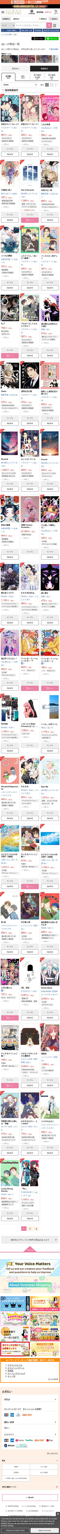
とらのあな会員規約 (30, 1506)
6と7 (3, 323)
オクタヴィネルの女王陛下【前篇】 (49, 855)
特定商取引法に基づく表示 (18, 1516)
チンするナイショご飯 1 (9, 1054)
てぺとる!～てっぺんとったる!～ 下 (29, 659)
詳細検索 (54, 25)
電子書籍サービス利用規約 (15, 1511)
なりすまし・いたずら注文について (41, 1516)
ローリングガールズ (16, 1373)
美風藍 (10, 1370)
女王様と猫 (25, 922)
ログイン (48, 12)
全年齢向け (6, 19)
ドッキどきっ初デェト (49, 256)
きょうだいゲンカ (28, 459)
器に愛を (44, 593)
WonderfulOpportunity (9, 787)
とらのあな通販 (6, 34)
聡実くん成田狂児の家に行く (49, 392)
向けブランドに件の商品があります (30, 1239)
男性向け (44, 19)
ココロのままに (47, 1121)
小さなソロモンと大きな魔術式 (29, 1054)
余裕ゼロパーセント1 (29, 124)
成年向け (16, 19)
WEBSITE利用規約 (13, 1506)
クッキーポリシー (49, 1511)
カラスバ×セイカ (15, 1365)
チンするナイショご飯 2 (29, 855)
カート (31, 220)
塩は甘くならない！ (9, 658)
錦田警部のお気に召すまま (49, 923)
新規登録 (40, 12)
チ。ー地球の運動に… (10, 30)
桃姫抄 (44, 1053)
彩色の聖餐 (5, 525)
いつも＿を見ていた (49, 724)
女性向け (54, 19)
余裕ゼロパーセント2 (9, 124)
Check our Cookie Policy (15, 1530)
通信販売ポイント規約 (47, 1506)
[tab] (23, 77)
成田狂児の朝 (26, 391)
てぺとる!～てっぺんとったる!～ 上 (49, 659)
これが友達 (45, 124)
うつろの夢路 (6, 255)
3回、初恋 (25, 987)
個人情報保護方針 (33, 1511)
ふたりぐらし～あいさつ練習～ (29, 256)
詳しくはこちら (52, 1453)
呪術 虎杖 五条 (26, 30)
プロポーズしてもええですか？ (29, 324)
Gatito (3, 391)
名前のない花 (46, 190)
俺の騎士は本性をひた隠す (49, 324)
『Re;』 (24, 1188)
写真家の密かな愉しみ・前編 (9, 1122)
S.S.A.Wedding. (28, 592)
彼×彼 (3, 922)
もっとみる (53, 1378)
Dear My (44, 786)
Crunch (44, 459)
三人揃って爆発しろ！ (48, 526)
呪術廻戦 (38, 30)
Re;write (4, 459)
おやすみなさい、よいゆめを (29, 1122)
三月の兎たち (6, 987)
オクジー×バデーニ (16, 1367)
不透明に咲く (6, 190)
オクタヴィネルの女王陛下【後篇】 (9, 855)
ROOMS (4, 723)
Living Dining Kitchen (7, 1189)
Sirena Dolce (46, 987)
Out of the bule (27, 190)
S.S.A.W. (25, 786)
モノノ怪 (11, 1376)
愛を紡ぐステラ (7, 592)
